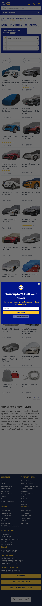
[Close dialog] (39, 284)
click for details (25, 319)
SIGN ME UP (21, 312)
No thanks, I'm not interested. (21, 316)
